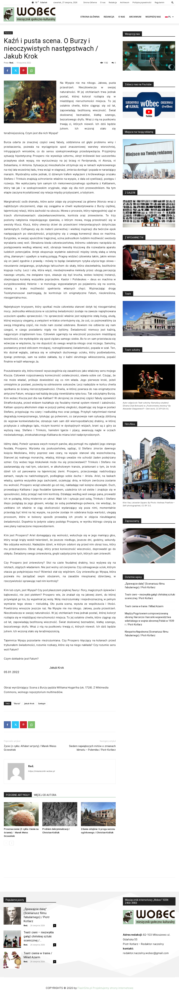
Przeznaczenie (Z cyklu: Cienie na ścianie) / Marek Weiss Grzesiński (21, 832)
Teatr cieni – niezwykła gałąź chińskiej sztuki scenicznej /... (39, 936)
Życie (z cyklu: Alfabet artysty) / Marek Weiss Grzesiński (30, 748)
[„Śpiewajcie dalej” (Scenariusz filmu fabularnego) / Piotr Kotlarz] (12, 916)
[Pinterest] (23, 70)
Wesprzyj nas (153, 16)
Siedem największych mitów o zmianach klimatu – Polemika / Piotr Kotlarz (92, 748)
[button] (172, 2)
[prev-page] (6, 843)
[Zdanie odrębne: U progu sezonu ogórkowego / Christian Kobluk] (98, 814)
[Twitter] (15, 70)
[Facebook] (7, 70)
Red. (11, 62)
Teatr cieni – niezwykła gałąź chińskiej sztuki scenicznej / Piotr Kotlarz (150, 596)
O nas (102, 2)
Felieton (8, 33)
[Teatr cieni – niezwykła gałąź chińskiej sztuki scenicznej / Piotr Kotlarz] (12, 939)
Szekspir (42, 703)
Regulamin (159, 2)
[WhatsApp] (31, 70)
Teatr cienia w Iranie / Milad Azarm (144, 606)
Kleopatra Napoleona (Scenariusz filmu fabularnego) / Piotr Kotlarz (146, 633)
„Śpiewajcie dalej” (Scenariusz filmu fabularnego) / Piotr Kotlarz (145, 585)
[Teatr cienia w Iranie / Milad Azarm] (12, 960)
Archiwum (124, 2)
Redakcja (113, 2)
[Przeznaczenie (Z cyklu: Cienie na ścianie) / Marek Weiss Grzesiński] (21, 814)
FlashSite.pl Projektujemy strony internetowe (105, 988)
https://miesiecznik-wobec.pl (41, 771)
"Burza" (16, 703)
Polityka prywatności (142, 2)
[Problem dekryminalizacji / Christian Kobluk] (59, 814)
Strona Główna (90, 2)
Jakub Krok (29, 703)
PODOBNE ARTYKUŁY (18, 795)
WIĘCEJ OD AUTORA (45, 795)
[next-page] (11, 843)
